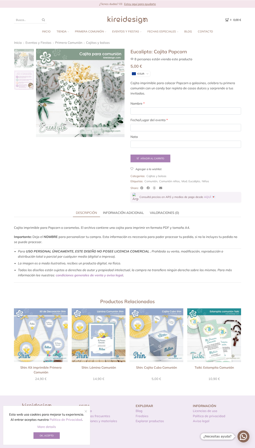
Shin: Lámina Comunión (98, 367)
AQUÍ (207, 197)
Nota (134, 137)
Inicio (46, 31)
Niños (205, 181)
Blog (188, 31)
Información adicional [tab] (123, 213)
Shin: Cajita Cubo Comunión (156, 367)
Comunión (150, 181)
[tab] (86, 212)
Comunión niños (169, 181)
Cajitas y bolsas (98, 43)
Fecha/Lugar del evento (149, 120)
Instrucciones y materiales (97, 421)
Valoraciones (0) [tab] (164, 213)
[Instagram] (219, 437)
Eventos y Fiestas (125, 31)
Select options (40, 336)
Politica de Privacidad (66, 420)
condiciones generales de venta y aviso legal (89, 275)
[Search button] (43, 20)
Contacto (205, 31)
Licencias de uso (205, 411)
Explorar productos (150, 421)
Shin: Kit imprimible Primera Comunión (41, 369)
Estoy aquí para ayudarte (140, 4)
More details (46, 427)
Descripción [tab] (86, 213)
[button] (142, 188)
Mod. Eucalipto (190, 181)
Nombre (137, 103)
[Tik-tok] (233, 437)
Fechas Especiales (161, 31)
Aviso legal (201, 421)
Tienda (62, 31)
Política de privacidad (209, 416)
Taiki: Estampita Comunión (214, 367)
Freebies (142, 416)
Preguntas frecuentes (94, 416)
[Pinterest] (226, 437)
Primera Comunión (89, 31)
